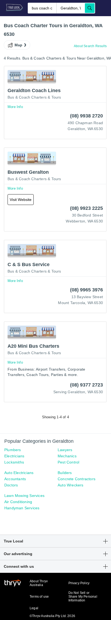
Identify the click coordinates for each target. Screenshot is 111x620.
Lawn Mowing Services (24, 495)
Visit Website (21, 199)
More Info (15, 107)
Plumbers (12, 450)
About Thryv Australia (39, 583)
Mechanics (67, 456)
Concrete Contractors (76, 479)
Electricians (14, 456)
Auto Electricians (18, 473)
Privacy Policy (79, 583)
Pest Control (68, 462)
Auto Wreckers (71, 485)
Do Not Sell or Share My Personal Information (82, 596)
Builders (65, 473)
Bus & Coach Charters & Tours (34, 97)
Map (19, 45)
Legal (34, 608)
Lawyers (65, 450)
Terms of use (39, 596)
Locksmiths (14, 462)
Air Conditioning (18, 502)
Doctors (11, 485)
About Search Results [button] (90, 46)
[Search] (90, 8)
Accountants (15, 479)
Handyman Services (21, 508)
